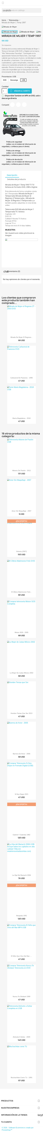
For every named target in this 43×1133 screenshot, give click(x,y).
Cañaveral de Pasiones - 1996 (21, 378)
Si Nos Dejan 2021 (21, 794)
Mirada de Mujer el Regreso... (22, 337)
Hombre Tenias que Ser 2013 (21, 713)
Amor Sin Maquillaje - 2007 (21, 511)
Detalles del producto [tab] (16, 179)
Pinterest (24, 104)
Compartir (12, 104)
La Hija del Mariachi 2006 (21, 875)
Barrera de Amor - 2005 (21, 754)
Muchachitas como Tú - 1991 (21, 1077)
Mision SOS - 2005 (21, 632)
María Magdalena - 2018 (21, 418)
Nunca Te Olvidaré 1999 (21, 996)
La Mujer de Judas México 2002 (21, 673)
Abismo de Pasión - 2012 (21, 470)
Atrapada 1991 (21, 916)
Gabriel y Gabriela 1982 (21, 835)
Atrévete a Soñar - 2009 (21, 1037)
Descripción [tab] (12, 175)
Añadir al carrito (20, 90)
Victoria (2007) (21, 551)
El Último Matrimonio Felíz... (21, 592)
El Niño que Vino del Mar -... (21, 956)
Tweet (18, 104)
